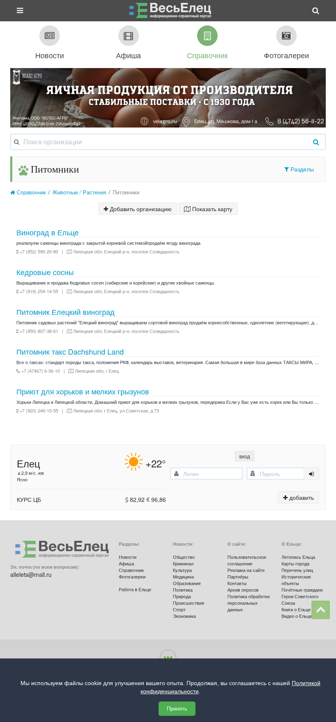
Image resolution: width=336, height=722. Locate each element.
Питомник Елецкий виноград (65, 311)
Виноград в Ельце (47, 232)
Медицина (183, 576)
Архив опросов (243, 589)
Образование (187, 583)
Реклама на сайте (246, 570)
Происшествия (188, 602)
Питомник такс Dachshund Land (70, 351)
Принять (177, 709)
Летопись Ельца (298, 556)
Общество (184, 556)
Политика (183, 589)
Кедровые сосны (45, 271)
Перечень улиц (297, 570)
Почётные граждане (302, 589)
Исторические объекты (296, 579)
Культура (182, 570)
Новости (127, 556)
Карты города (295, 563)
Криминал (183, 563)
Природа (182, 596)
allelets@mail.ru (31, 574)
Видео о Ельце (297, 616)
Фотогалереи (132, 576)
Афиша (126, 563)
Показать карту (211, 209)
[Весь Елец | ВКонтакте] (168, 658)
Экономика (184, 616)
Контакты (237, 583)
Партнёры (237, 576)
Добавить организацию (140, 209)
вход (244, 456)
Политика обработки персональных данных (248, 603)
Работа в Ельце (135, 589)
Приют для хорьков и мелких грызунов (82, 391)
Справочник (30, 192)
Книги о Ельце (296, 609)
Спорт (179, 609)
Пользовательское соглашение (246, 560)
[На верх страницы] (320, 610)
